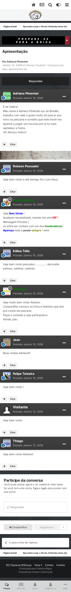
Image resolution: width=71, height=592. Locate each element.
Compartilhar (19, 527)
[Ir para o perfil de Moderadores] (7, 202)
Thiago (18, 441)
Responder (35, 81)
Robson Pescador (26, 166)
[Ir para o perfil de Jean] (7, 342)
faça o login (40, 488)
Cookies (60, 565)
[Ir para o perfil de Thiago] (7, 443)
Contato (49, 565)
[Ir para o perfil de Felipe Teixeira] (7, 376)
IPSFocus (26, 565)
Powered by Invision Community (36, 571)
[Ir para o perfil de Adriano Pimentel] (7, 96)
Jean (16, 340)
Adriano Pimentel (17, 61)
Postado (28, 97)
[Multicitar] (4, 144)
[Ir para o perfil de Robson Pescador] (7, 168)
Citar (13, 144)
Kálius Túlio (21, 251)
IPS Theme (12, 565)
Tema (37, 565)
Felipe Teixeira (23, 374)
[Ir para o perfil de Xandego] (7, 291)
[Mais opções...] (64, 96)
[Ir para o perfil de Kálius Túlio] (7, 253)
